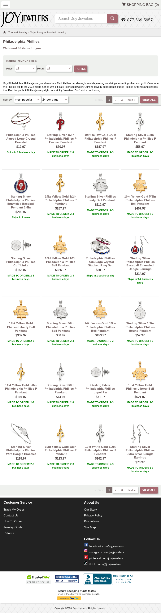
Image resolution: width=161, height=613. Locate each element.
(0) (143, 5)
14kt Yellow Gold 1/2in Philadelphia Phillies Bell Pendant (100, 327)
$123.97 (60, 458)
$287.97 (60, 208)
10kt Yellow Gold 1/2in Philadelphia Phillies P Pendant (100, 138)
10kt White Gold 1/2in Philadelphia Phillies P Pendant (100, 450)
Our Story (90, 509)
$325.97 (60, 270)
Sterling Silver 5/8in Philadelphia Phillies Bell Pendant (60, 327)
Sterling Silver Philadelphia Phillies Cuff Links (20, 262)
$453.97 (100, 335)
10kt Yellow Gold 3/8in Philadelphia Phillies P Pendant (61, 450)
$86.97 (60, 335)
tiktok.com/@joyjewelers (105, 564)
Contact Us (11, 515)
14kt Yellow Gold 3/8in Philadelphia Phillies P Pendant (21, 388)
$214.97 (140, 273)
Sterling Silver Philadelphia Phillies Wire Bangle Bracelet (21, 450)
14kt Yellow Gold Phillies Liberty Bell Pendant (21, 327)
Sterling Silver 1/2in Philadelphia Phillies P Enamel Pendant (61, 138)
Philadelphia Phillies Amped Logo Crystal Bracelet (21, 138)
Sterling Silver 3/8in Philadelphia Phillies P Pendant (61, 388)
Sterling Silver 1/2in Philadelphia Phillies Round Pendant (140, 327)
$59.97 (100, 270)
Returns (9, 533)
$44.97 (60, 397)
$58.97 (140, 146)
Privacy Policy (93, 515)
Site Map (90, 527)
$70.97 (60, 146)
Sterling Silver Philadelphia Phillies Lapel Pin (100, 388)
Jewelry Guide (13, 527)
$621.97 (140, 397)
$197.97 (21, 397)
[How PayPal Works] (80, 594)
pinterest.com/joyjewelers (106, 558)
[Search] (112, 19)
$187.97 (100, 146)
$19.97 (21, 146)
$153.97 (21, 270)
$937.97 (21, 335)
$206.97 (21, 212)
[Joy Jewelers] (24, 18)
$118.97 (21, 458)
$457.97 (140, 208)
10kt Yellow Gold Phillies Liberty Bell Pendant (140, 388)
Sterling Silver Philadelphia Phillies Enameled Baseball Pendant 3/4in (20, 202)
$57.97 (140, 335)
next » (131, 99)
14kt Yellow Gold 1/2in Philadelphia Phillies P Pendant (61, 200)
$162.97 (100, 458)
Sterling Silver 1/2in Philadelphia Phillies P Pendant (140, 138)
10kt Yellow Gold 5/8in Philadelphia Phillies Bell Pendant (140, 200)
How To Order (13, 521)
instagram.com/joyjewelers (106, 552)
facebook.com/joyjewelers (106, 546)
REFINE (80, 69)
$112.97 (100, 204)
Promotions (91, 521)
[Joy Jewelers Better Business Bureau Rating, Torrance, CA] (109, 579)
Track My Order (14, 509)
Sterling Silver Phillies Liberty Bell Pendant (100, 198)
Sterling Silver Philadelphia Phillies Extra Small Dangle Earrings (140, 452)
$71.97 (100, 397)
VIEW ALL (149, 99)
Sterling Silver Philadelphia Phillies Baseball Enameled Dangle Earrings (140, 264)
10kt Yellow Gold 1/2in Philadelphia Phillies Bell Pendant (61, 262)
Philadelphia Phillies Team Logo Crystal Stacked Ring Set (100, 262)
